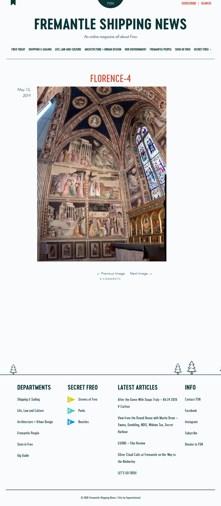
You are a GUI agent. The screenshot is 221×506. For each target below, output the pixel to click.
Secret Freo (201, 49)
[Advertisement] (110, 320)
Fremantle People (161, 49)
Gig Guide (23, 455)
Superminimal (133, 498)
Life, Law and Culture (68, 49)
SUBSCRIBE (189, 3)
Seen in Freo (182, 49)
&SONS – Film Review (131, 443)
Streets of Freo (87, 399)
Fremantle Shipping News (110, 26)
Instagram (191, 422)
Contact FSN (192, 399)
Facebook (191, 411)
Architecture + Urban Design (103, 49)
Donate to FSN (194, 444)
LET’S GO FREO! (127, 473)
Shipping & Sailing (40, 49)
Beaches (83, 422)
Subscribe (191, 433)
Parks (81, 411)
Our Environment (135, 49)
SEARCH (206, 3)
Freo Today (18, 49)
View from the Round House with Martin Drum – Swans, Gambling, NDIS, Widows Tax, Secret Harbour (148, 425)
